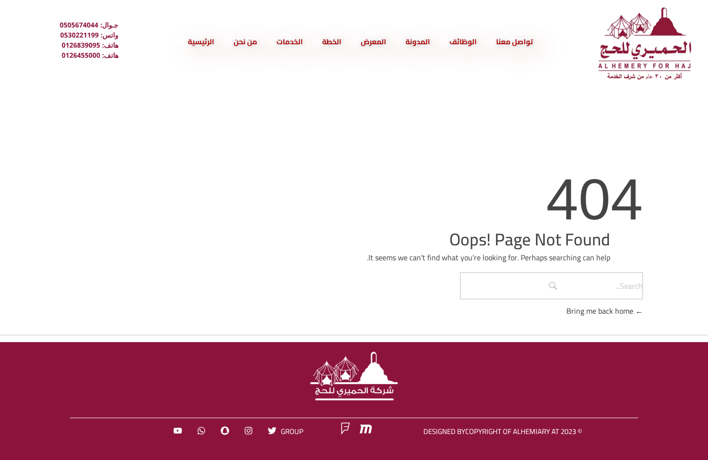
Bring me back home (600, 311)
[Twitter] (272, 430)
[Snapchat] (225, 430)
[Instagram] (248, 430)
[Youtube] (177, 430)
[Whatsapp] (201, 430)
